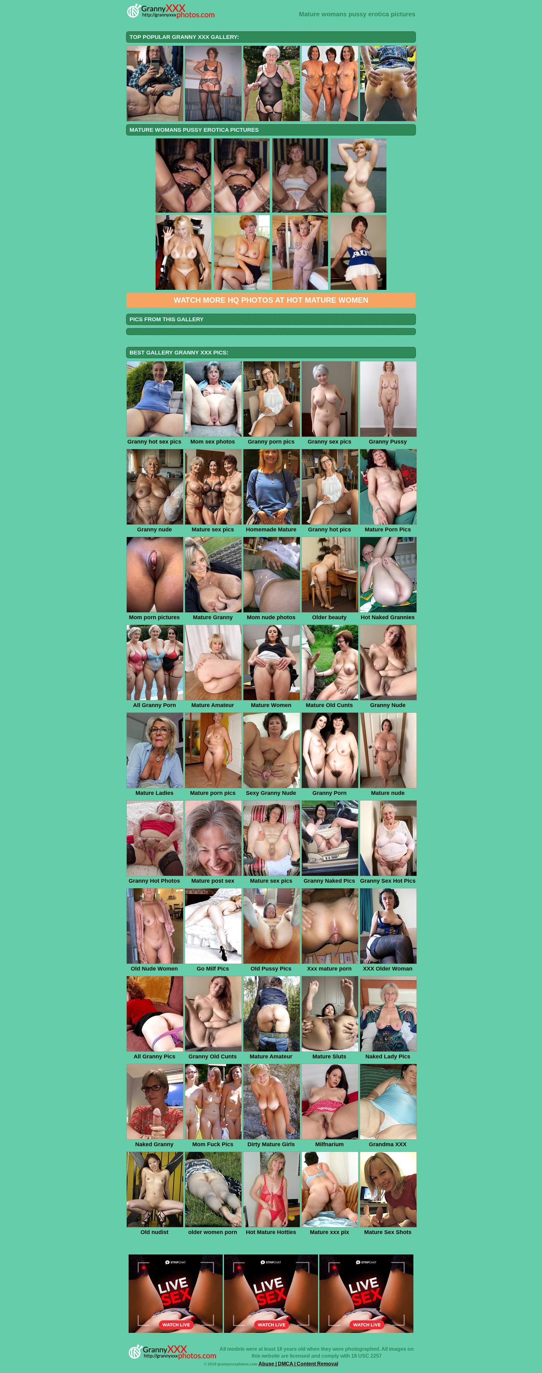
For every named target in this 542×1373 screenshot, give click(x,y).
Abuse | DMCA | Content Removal (298, 1363)
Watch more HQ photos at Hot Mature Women (271, 300)
